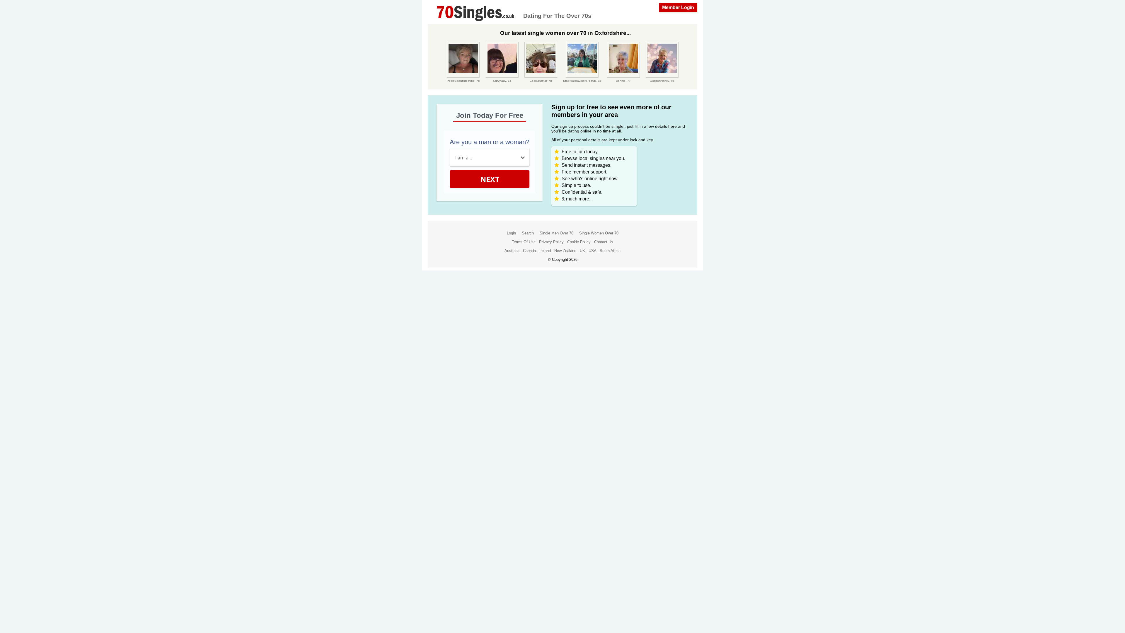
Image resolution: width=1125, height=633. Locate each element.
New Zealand (565, 251)
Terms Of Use (524, 242)
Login (511, 233)
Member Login (678, 7)
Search (528, 233)
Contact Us (603, 242)
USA (592, 251)
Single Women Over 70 (598, 233)
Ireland (545, 251)
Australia (511, 251)
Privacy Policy (551, 242)
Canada (529, 251)
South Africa (610, 251)
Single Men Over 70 (556, 233)
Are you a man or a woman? (489, 142)
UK (582, 251)
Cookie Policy (579, 242)
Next (489, 179)
